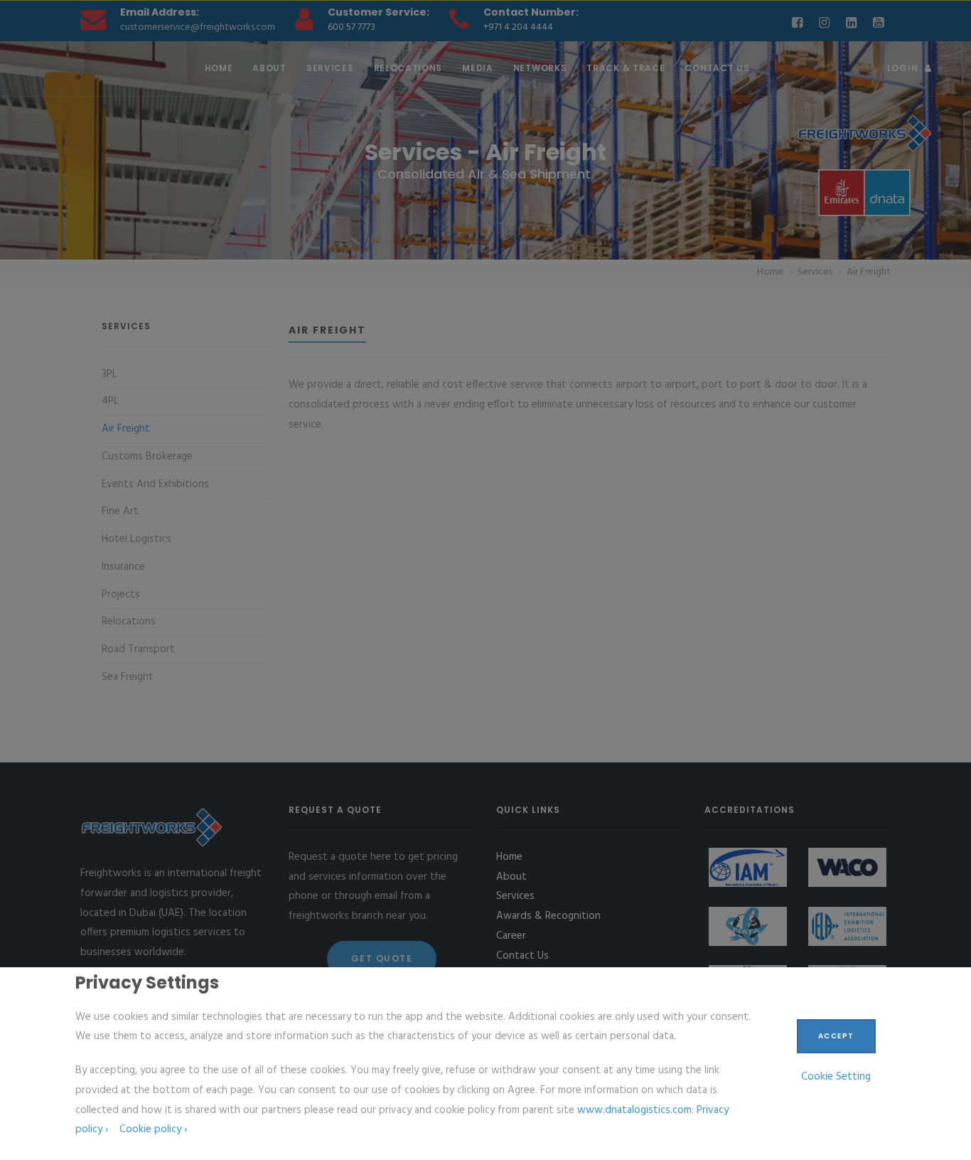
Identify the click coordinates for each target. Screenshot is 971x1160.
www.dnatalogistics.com (634, 1110)
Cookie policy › (153, 1129)
